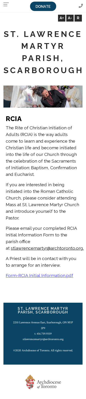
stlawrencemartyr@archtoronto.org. (47, 248)
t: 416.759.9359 (43, 333)
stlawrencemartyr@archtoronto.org (43, 339)
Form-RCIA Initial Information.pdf (39, 275)
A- (70, 18)
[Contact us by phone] (80, 6)
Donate (43, 6)
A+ (62, 18)
